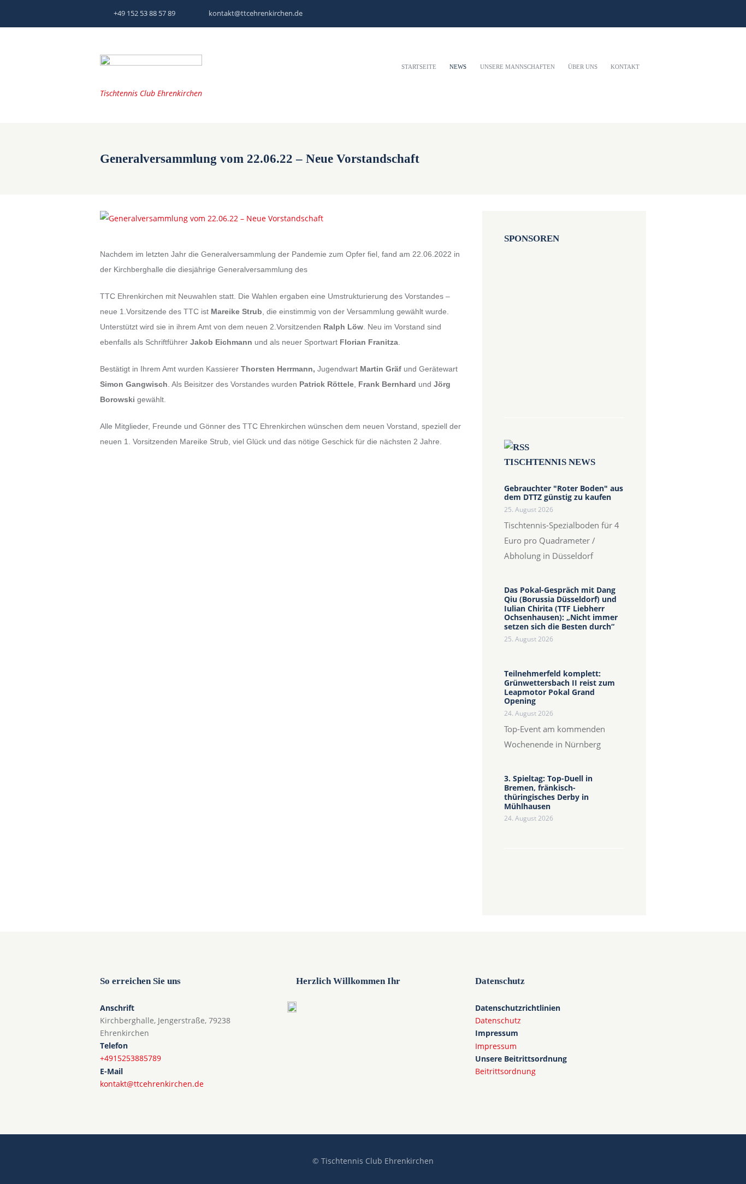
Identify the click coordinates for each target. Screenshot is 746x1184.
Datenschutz (498, 1020)
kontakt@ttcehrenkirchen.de (256, 13)
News (457, 66)
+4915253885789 (130, 1058)
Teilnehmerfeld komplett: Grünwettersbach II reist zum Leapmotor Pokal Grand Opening (559, 687)
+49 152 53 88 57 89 (144, 13)
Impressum (496, 1046)
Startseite (418, 66)
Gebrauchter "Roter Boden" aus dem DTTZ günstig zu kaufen (563, 493)
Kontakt (625, 66)
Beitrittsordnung (505, 1071)
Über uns (582, 66)
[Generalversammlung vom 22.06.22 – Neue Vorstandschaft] (211, 218)
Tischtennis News (549, 462)
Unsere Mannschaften (517, 66)
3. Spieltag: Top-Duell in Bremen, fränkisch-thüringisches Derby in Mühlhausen (548, 792)
